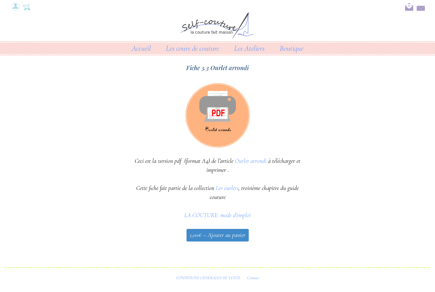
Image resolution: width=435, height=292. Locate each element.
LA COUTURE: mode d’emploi (217, 215)
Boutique (291, 48)
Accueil (141, 48)
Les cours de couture (192, 48)
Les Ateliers (249, 48)
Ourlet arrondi (251, 161)
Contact (253, 277)
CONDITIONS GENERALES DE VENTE (208, 277)
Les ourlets (227, 188)
